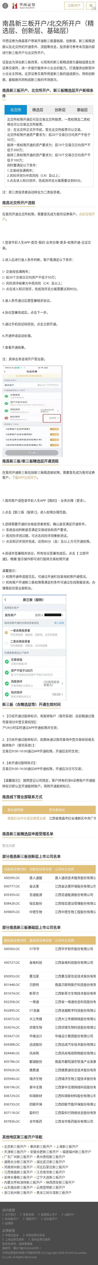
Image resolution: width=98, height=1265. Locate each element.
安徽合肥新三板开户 (45, 1152)
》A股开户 (68, 1215)
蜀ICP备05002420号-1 (27, 1248)
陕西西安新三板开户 (61, 1182)
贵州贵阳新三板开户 (51, 1157)
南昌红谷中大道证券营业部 (27, 818)
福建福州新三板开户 (77, 1152)
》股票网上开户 (47, 1215)
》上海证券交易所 (13, 1239)
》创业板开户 (49, 1219)
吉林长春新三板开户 (19, 1177)
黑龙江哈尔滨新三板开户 (54, 1192)
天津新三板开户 (15, 1152)
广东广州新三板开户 (19, 1157)
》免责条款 (27, 1215)
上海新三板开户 (67, 1146)
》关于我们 (9, 1215)
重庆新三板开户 (41, 1146)
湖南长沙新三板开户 (19, 1162)
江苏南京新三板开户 (51, 1172)
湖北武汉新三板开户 (51, 1162)
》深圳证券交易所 (39, 1239)
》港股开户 (30, 1219)
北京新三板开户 (15, 1146)
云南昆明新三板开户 (51, 1187)
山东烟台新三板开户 (19, 1187)
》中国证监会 (10, 1235)
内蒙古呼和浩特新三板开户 (23, 1182)
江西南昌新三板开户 (19, 1172)
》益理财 (7, 1223)
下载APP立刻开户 (24, 477)
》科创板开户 (10, 1219)
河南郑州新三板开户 (19, 1167)
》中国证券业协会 (34, 1235)
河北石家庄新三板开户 (53, 1167)
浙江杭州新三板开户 (19, 1192)
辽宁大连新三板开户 (51, 1177)
